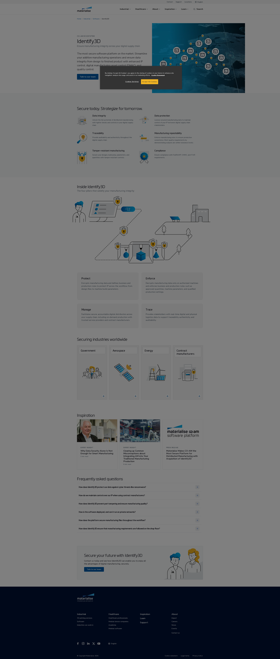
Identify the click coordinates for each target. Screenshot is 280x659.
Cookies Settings (132, 82)
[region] (141, 77)
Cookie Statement (158, 75)
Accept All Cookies (149, 82)
